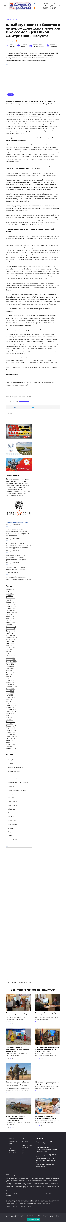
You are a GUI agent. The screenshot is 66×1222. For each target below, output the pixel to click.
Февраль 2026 (11, 602)
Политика (11, 816)
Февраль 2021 (11, 726)
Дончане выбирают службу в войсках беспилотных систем (46, 1014)
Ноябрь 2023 (10, 658)
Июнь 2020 (10, 742)
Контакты (12, 1152)
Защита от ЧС (12, 779)
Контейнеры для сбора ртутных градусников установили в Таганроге (16, 557)
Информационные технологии (18, 782)
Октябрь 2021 (11, 709)
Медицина (11, 794)
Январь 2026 (10, 604)
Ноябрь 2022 (10, 682)
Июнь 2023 (10, 668)
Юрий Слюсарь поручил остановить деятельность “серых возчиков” (16, 1118)
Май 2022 (9, 695)
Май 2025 (9, 621)
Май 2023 (9, 670)
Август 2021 (10, 713)
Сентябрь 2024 (11, 637)
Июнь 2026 (10, 594)
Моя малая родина (24, 1142)
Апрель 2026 (10, 598)
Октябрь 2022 (11, 685)
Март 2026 (9, 600)
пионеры (23, 397)
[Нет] (64, 1217)
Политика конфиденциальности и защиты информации (21, 1190)
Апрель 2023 (10, 672)
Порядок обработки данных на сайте (27, 1188)
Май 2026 (9, 596)
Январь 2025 (10, 629)
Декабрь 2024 (11, 631)
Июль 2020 (10, 740)
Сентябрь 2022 (11, 687)
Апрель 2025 (10, 623)
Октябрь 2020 (11, 734)
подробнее (40, 1215)
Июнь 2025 (10, 618)
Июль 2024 (10, 641)
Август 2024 (10, 639)
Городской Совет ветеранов (26, 1146)
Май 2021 (9, 720)
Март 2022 (9, 699)
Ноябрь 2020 (10, 732)
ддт (8, 397)
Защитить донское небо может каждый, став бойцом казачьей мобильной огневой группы (18, 1084)
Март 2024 (9, 649)
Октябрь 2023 (11, 660)
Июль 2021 (9, 716)
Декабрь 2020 (11, 730)
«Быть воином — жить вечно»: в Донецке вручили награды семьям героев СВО (47, 1049)
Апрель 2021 (10, 722)
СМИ (29, 397)
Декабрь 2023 (11, 656)
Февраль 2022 (11, 701)
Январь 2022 (10, 703)
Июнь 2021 (10, 718)
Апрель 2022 (10, 697)
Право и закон (13, 820)
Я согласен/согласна (33, 1219)
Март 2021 (9, 724)
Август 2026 (10, 590)
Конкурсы (14, 397)
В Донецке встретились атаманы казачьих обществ (45, 1117)
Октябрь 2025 (11, 610)
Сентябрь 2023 (11, 662)
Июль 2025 (10, 616)
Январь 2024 (10, 654)
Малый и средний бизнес (17, 790)
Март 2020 (9, 747)
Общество (11, 809)
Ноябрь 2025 (10, 608)
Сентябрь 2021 (11, 711)
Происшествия (13, 824)
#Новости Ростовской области (17, 522)
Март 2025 (9, 625)
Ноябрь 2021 (10, 707)
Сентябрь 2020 (11, 736)
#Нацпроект (13, 1141)
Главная (11, 1139)
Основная (11, 813)
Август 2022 (10, 689)
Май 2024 (9, 645)
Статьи (11, 94)
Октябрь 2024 (11, 635)
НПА (22, 1139)
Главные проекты (14, 771)
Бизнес (10, 763)
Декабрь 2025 (11, 606)
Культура (11, 786)
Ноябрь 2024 (10, 633)
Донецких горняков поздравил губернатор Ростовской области (18, 1014)
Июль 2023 (10, 666)
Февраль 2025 (11, 627)
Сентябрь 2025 (11, 612)
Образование (12, 801)
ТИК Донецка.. (12, 839)
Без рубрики (12, 760)
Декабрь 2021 (11, 705)
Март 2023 (9, 674)
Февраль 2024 (11, 651)
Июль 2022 (10, 691)
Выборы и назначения (15, 767)
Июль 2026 (10, 592)
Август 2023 (10, 664)
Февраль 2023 (11, 676)
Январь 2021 (10, 728)
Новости (11, 798)
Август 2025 (10, 614)
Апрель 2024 (10, 647)
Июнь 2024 (10, 643)
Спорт (10, 832)
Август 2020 (10, 738)
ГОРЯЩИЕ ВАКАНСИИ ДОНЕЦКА (18, 491)
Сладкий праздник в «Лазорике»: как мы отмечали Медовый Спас (17, 1049)
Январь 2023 (10, 678)
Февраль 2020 (11, 749)
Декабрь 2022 (11, 680)
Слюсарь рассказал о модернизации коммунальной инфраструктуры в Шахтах (18, 545)
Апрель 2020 (10, 744)
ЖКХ (9, 775)
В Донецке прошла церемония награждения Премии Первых (47, 1083)
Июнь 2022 (10, 693)
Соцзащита (11, 828)
